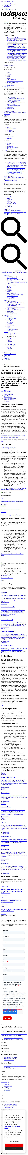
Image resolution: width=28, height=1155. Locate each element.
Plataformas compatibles (10, 398)
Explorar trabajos (5, 1082)
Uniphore (9, 76)
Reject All (14, 1149)
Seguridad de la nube (9, 1107)
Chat (2, 705)
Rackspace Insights (17, 164)
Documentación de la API (10, 1058)
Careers (9, 205)
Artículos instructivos (9, 1060)
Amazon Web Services (12, 82)
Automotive (10, 146)
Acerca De (6, 183)
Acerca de (6, 1084)
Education (9, 138)
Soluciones (6, 21)
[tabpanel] (14, 969)
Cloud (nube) (7, 364)
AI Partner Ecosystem (9, 65)
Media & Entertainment (12, 147)
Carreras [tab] (13, 915)
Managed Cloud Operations (13, 100)
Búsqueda (18, 271)
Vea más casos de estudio (7, 578)
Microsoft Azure (11, 83)
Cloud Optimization (12, 101)
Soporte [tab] (7, 915)
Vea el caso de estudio (6, 575)
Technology (10, 149)
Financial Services (11, 128)
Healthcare (9, 127)
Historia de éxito (8, 397)
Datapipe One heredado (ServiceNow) (13, 1038)
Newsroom (9, 206)
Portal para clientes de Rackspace (9, 1034)
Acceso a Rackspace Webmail (14, 1035)
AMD (8, 72)
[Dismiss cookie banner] (22, 1113)
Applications (10, 107)
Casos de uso (7, 395)
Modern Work (10, 108)
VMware (9, 74)
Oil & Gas (9, 130)
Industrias (6, 115)
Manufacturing (10, 143)
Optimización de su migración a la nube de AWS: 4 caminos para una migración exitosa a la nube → (13, 489)
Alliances (9, 201)
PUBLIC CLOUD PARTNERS (15, 81)
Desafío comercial (8, 394)
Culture (8, 198)
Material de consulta (9, 399)
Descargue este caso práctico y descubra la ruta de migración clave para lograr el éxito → (13, 436)
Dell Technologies (11, 79)
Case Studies (16, 170)
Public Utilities (10, 131)
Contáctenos (4, 272)
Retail (8, 144)
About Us (9, 196)
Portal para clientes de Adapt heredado (13, 1039)
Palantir (9, 75)
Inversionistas (7, 1088)
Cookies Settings (14, 1141)
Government (10, 136)
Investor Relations (11, 203)
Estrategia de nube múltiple (10, 1104)
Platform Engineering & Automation (16, 103)
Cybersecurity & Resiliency (13, 105)
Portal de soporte (8, 1086)
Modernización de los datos (10, 1105)
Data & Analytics (11, 104)
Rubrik (8, 78)
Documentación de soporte (10, 1057)
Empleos (6, 1087)
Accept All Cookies (14, 1145)
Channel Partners (11, 202)
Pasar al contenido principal (7, 1)
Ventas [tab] (2, 915)
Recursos (6, 150)
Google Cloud (10, 85)
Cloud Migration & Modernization (15, 98)
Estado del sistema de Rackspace (12, 1068)
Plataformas (6, 86)
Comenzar (6, 401)
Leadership (9, 199)
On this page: (6, 391)
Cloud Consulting (11, 97)
